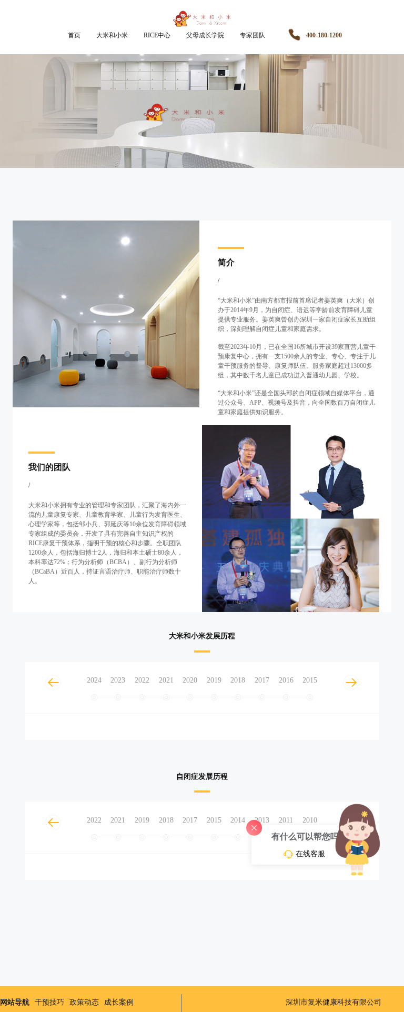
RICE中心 (157, 35)
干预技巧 (49, 1002)
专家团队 (252, 35)
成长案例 (119, 1002)
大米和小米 (112, 35)
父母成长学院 (205, 35)
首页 (74, 35)
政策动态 (84, 1002)
